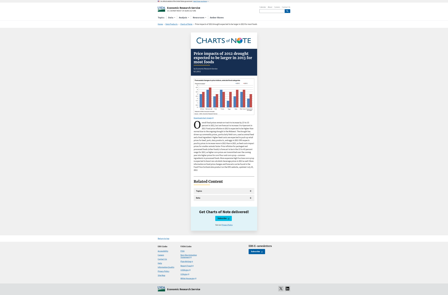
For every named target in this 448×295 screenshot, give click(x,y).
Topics (161, 17)
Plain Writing (185, 261)
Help (160, 263)
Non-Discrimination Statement (188, 256)
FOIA (182, 251)
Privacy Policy (227, 225)
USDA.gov (184, 270)
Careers (277, 7)
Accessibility (163, 251)
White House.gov (187, 278)
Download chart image (203, 118)
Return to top (163, 238)
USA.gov (183, 274)
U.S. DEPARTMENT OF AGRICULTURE (181, 11)
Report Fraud (186, 266)
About (270, 7)
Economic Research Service (183, 7)
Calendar (262, 7)
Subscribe (222, 218)
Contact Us (286, 7)
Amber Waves (217, 17)
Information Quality (166, 267)
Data (198, 198)
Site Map (161, 275)
